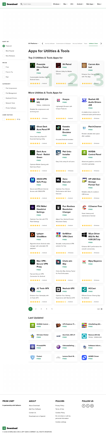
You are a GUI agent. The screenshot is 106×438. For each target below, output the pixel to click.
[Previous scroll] (42, 43)
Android (79, 4)
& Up (18, 119)
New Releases (10, 56)
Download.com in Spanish (37, 416)
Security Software (77, 43)
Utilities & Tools (93, 43)
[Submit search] (21, 4)
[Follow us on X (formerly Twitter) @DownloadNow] (87, 405)
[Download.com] (9, 4)
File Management (11, 93)
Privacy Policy (59, 405)
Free (7, 67)
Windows (56, 4)
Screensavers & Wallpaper (63, 43)
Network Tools (10, 103)
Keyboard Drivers (11, 98)
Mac (64, 4)
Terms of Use (59, 409)
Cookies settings (60, 422)
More (99, 4)
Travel (85, 43)
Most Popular (10, 51)
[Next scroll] (101, 43)
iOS (71, 4)
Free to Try (9, 72)
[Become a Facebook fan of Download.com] (83, 405)
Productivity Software (49, 43)
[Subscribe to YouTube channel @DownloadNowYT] (92, 405)
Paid (7, 77)
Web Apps (89, 4)
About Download (34, 405)
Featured (9, 46)
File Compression (11, 88)
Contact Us (32, 412)
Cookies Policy (60, 412)
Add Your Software (35, 409)
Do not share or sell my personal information (62, 417)
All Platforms (32, 43)
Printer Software (11, 108)
